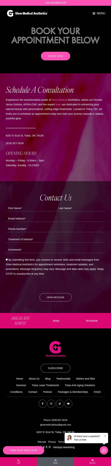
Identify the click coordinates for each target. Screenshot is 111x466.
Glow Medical (59, 99)
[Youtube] (68, 403)
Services (21, 385)
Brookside (86, 320)
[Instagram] (51, 403)
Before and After (85, 378)
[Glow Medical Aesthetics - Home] (27, 13)
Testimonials (63, 378)
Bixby (51, 320)
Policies (47, 391)
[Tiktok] (60, 403)
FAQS (97, 391)
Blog (47, 378)
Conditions (16, 391)
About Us (34, 378)
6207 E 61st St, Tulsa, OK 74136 (25, 135)
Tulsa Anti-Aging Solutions (80, 385)
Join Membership (55, 3)
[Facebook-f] (43, 403)
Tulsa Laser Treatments (45, 385)
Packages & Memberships (73, 391)
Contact (32, 391)
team (58, 104)
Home (19, 378)
